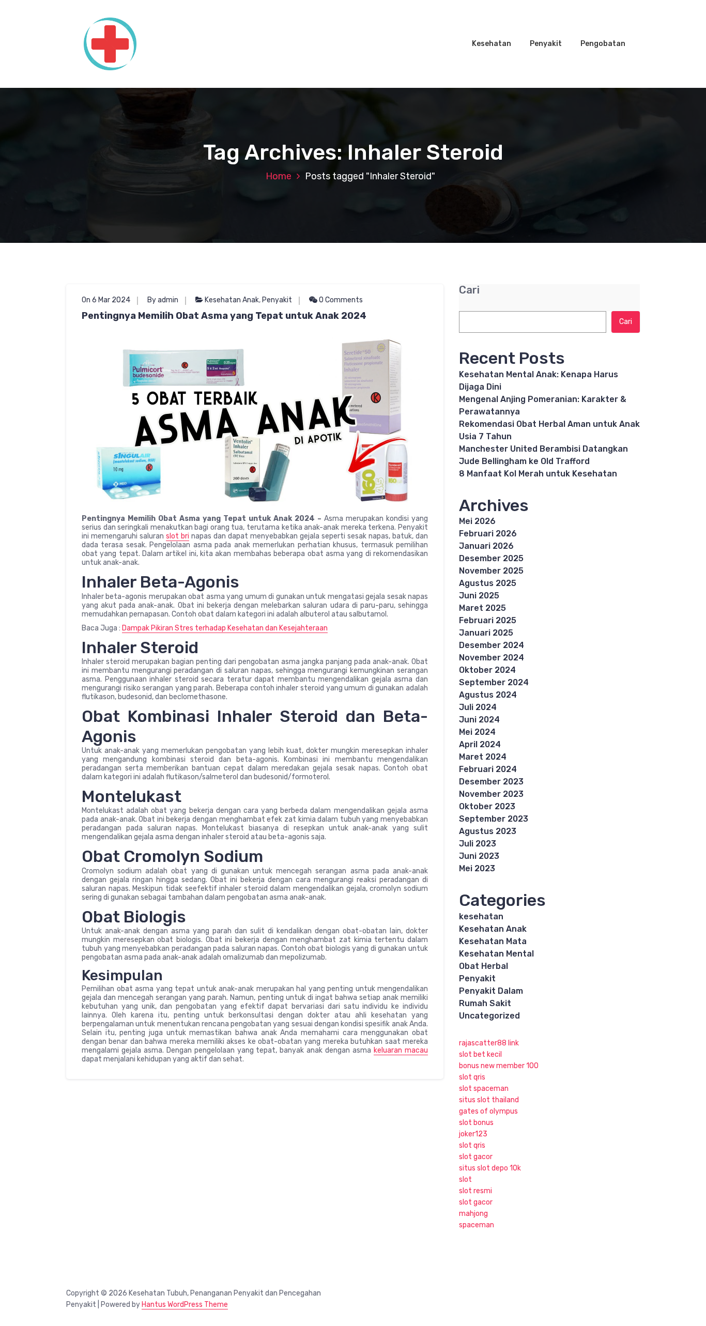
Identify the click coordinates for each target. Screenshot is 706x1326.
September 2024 (494, 682)
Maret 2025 (482, 608)
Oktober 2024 (487, 670)
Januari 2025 (486, 633)
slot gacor (476, 1156)
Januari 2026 (486, 546)
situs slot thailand (489, 1100)
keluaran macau (401, 1050)
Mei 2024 (477, 732)
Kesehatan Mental (496, 954)
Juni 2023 (479, 856)
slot (465, 1179)
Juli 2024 (478, 707)
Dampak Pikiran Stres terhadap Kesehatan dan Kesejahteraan (225, 628)
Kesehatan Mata (493, 941)
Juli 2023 (477, 844)
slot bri (177, 536)
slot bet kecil (480, 1054)
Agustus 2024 (488, 695)
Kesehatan (491, 43)
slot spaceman (484, 1088)
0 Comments (340, 300)
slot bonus (476, 1122)
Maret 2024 (483, 757)
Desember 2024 (491, 645)
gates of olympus (488, 1111)
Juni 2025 (479, 595)
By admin (162, 300)
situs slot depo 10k (490, 1168)
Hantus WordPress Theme (185, 1304)
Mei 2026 (477, 521)
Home (278, 176)
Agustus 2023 (487, 831)
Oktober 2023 (487, 806)
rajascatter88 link (489, 1043)
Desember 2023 (491, 782)
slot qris (472, 1077)
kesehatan (481, 916)
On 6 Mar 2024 (106, 300)
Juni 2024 (479, 719)
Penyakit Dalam (491, 991)
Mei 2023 (477, 868)
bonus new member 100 (499, 1065)
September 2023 (493, 819)
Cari (469, 290)
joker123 (473, 1134)
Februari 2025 (487, 620)
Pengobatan (602, 43)
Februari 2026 (488, 533)
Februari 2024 (488, 769)
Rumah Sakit (485, 1003)
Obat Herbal (483, 966)
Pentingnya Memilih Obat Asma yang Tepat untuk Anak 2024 (224, 315)
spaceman (476, 1225)
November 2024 (491, 657)
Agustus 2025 (487, 583)
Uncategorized (489, 1016)
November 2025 (491, 571)
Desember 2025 (491, 558)
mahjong (473, 1213)
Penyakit (546, 43)
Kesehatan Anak (232, 300)
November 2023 (491, 794)
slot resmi (475, 1190)
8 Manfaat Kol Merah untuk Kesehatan (538, 474)
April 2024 (480, 744)
